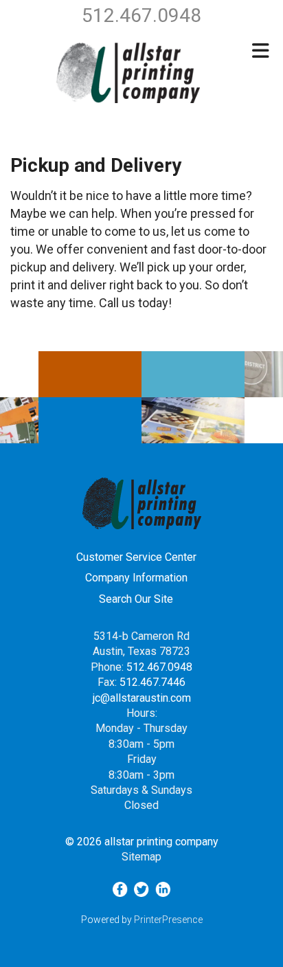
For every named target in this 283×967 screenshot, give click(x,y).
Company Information (136, 577)
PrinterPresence (168, 919)
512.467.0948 (159, 667)
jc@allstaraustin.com (142, 697)
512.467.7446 (152, 682)
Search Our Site (136, 598)
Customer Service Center (136, 557)
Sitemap (141, 856)
